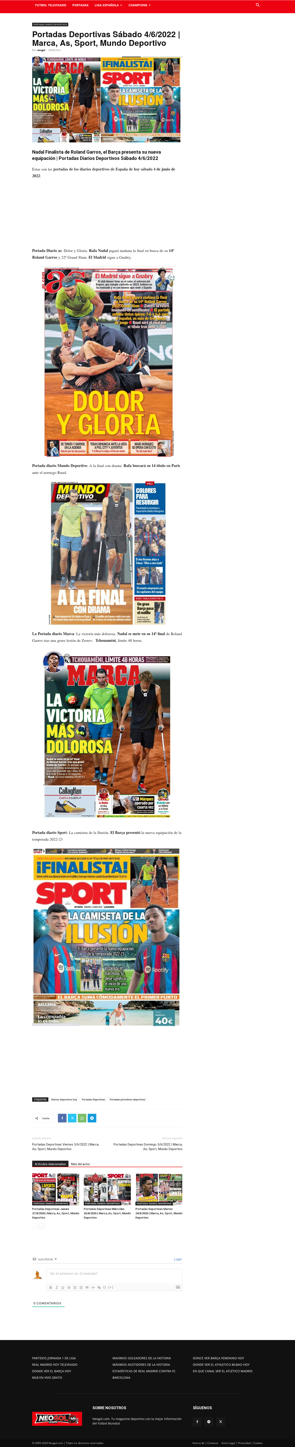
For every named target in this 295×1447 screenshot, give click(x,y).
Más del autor (80, 1164)
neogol (41, 50)
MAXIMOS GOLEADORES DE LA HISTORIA (142, 1358)
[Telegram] (92, 1118)
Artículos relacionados (50, 1164)
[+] (110, 1287)
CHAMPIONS (137, 5)
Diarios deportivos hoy (64, 1099)
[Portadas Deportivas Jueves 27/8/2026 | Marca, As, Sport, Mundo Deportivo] (55, 1189)
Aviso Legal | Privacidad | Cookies (242, 1443)
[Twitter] (72, 1118)
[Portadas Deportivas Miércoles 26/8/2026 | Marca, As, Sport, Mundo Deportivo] (107, 1189)
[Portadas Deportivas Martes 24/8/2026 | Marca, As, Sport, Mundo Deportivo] (158, 1189)
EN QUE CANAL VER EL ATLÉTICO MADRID (222, 1371)
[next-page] (41, 1226)
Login (177, 1259)
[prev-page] (35, 1226)
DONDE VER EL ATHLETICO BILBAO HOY (221, 1365)
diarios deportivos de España (104, 169)
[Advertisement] (107, 215)
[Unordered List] (81, 1287)
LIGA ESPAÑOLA (107, 5)
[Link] (99, 1287)
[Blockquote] (87, 1287)
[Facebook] (62, 1118)
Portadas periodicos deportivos (127, 1099)
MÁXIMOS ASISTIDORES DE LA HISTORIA (141, 1365)
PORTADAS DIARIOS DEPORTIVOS (50, 24)
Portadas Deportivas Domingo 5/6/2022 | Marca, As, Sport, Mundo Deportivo (148, 1147)
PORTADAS (80, 5)
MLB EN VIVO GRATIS (47, 1377)
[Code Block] (93, 1287)
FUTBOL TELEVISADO (50, 5)
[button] (257, 5)
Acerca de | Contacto (205, 1443)
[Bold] (51, 1287)
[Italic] (57, 1287)
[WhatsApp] (82, 1118)
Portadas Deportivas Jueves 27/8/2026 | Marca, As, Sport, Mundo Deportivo (55, 1213)
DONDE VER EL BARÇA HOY (51, 1371)
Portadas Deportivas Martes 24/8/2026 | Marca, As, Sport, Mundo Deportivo (158, 1213)
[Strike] (69, 1287)
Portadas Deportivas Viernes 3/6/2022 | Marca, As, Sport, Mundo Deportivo (65, 1147)
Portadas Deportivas (93, 1099)
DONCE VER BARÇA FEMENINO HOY (218, 1358)
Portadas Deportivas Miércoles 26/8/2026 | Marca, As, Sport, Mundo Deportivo (107, 1213)
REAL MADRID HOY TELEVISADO (55, 1365)
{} (104, 1287)
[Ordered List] (75, 1287)
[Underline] (63, 1287)
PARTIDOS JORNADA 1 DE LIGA (54, 1358)
